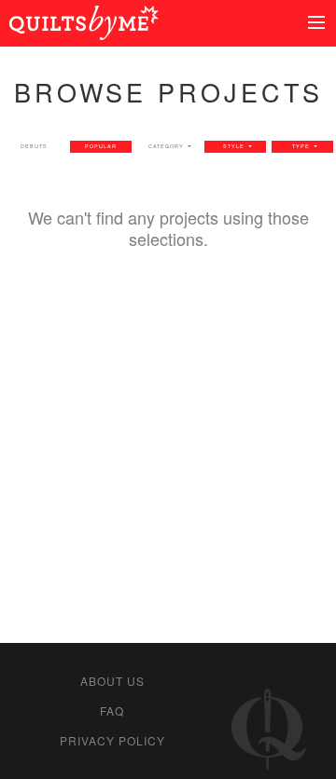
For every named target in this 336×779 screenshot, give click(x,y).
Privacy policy (112, 740)
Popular (101, 146)
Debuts (34, 146)
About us (112, 681)
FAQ (112, 710)
